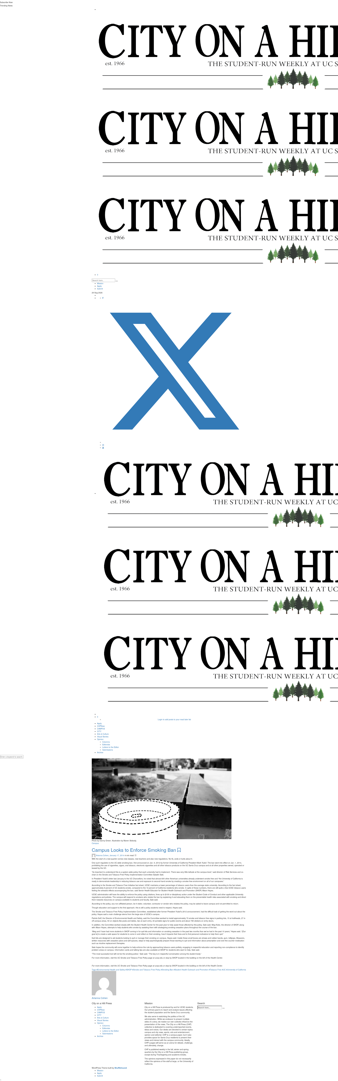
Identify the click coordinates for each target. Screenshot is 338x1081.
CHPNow (101, 726)
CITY (99, 731)
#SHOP (128, 969)
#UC (224, 969)
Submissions (107, 749)
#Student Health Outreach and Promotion (191, 969)
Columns (106, 742)
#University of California (236, 969)
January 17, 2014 (117, 855)
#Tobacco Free (215, 969)
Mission (100, 283)
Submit (100, 288)
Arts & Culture (103, 734)
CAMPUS (101, 728)
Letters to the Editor (110, 747)
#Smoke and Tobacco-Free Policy (146, 969)
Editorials (106, 744)
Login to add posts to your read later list (174, 719)
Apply (99, 286)
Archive (100, 752)
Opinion (100, 739)
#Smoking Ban (167, 969)
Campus (95, 843)
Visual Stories (102, 736)
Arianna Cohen (102, 855)
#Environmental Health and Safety (110, 969)
